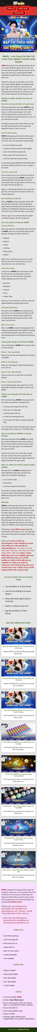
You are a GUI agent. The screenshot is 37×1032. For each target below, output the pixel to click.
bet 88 (17, 560)
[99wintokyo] (18, 3)
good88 (25, 570)
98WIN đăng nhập (7, 555)
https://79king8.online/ (19, 906)
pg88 (3, 558)
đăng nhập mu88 (28, 550)
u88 (12, 565)
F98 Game (22, 911)
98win (29, 553)
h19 (15, 911)
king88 (3, 570)
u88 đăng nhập (19, 565)
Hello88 (29, 911)
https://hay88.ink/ (21, 546)
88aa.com (24, 548)
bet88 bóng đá (25, 560)
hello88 (9, 570)
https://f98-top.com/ (22, 923)
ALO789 (18, 913)
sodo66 (31, 567)
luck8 (18, 553)
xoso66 (30, 543)
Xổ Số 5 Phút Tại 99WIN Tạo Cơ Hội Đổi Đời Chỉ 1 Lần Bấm (18, 743)
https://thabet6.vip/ (7, 911)
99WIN (19, 997)
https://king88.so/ (7, 543)
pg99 (14, 562)
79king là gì (14, 550)
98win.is (23, 553)
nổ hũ (25, 567)
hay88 (19, 570)
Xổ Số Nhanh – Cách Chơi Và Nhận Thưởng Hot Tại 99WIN (18, 807)
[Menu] (2, 3)
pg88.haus (30, 555)
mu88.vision (5, 565)
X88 (23, 913)
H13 (27, 913)
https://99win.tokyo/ (15, 902)
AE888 (8, 913)
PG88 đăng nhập (12, 558)
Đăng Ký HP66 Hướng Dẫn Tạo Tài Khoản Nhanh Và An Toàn (18, 647)
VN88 (3, 553)
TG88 (13, 553)
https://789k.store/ (7, 546)
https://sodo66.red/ (17, 541)
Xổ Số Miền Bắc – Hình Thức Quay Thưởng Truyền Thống (19, 839)
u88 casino (30, 565)
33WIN (8, 553)
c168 (20, 550)
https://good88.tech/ (8, 548)
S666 (13, 913)
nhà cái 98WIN (20, 555)
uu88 (9, 918)
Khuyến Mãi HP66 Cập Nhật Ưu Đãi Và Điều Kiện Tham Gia (18, 679)
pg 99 (19, 562)
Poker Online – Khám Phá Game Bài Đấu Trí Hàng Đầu (18, 870)
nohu (18, 548)
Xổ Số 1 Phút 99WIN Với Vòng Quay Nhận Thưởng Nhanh (18, 775)
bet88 (13, 560)
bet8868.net (5, 560)
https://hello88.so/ (21, 543)
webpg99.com (6, 562)
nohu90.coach (6, 567)
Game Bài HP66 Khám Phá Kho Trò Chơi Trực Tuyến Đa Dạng (18, 711)
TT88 (3, 913)
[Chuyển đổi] (3, 587)
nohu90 (20, 567)
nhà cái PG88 (23, 558)
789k (14, 570)
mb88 (5, 918)
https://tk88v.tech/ (21, 909)
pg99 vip (24, 562)
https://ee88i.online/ (8, 909)
